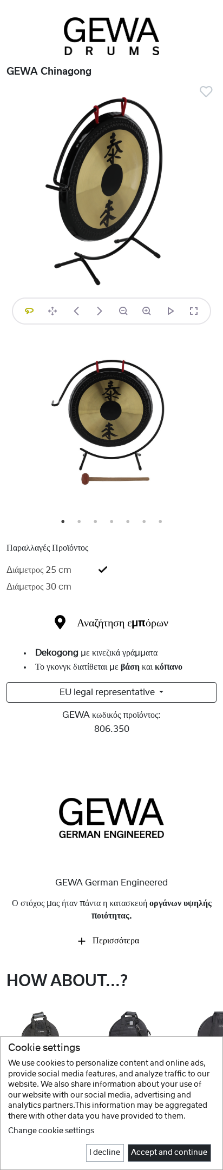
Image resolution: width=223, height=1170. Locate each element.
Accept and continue (169, 1152)
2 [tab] (79, 522)
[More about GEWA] (111, 817)
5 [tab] (128, 522)
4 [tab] (112, 522)
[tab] (111, 570)
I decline (104, 1152)
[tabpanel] (111, 424)
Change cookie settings (51, 1131)
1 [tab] (63, 522)
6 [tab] (144, 522)
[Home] (111, 36)
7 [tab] (161, 522)
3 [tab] (96, 522)
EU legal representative (108, 692)
